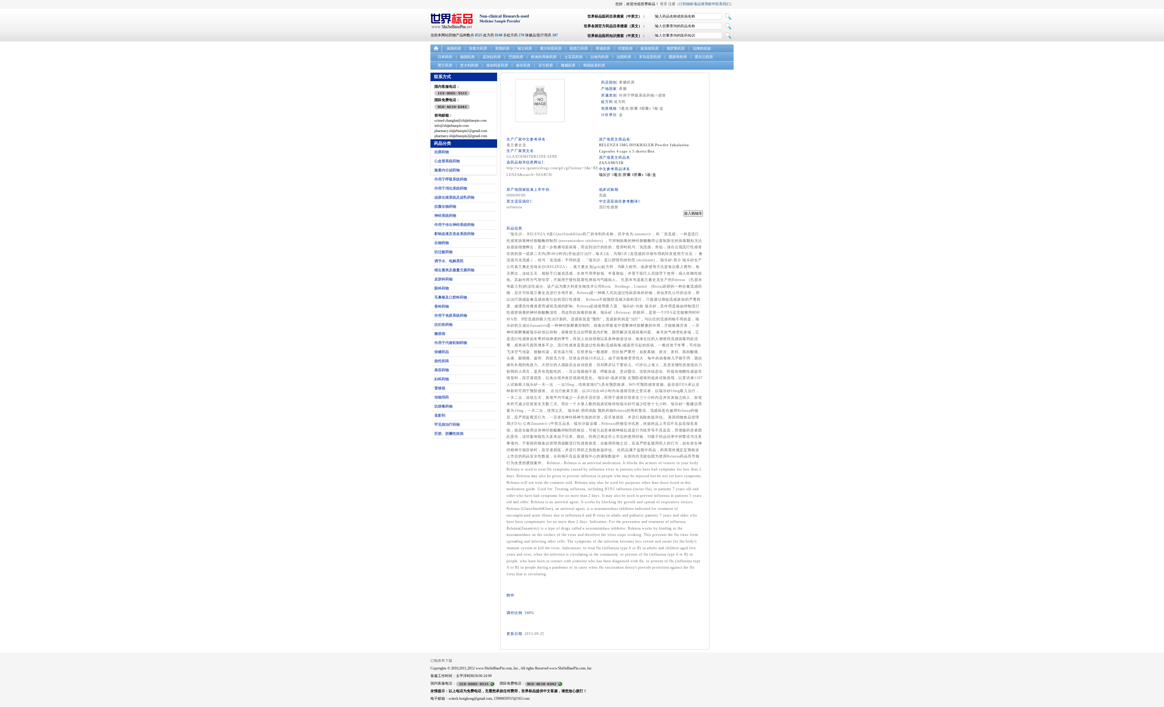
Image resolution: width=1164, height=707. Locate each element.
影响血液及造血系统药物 (454, 234)
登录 (663, 4)
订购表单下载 (441, 661)
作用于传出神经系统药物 (454, 225)
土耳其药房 (573, 57)
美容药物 (441, 370)
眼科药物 (441, 288)
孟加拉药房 (492, 57)
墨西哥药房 (678, 57)
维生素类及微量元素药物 (454, 270)
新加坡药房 (650, 48)
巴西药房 (516, 57)
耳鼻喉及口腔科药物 (450, 297)
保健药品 (441, 352)
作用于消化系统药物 (450, 188)
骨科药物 (441, 306)
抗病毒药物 (443, 406)
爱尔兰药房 (704, 57)
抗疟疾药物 (443, 324)
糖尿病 (439, 334)
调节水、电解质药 (448, 261)
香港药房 (603, 48)
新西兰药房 (579, 48)
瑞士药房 (524, 48)
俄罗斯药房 (676, 48)
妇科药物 (441, 379)
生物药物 (441, 243)
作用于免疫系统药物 (450, 315)
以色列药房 (599, 57)
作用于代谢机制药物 (450, 343)
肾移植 (439, 388)
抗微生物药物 (445, 206)
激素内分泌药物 (447, 170)
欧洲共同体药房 (544, 57)
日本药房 (445, 57)
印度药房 (625, 48)
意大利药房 (469, 65)
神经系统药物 (445, 215)
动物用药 (441, 397)
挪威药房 (568, 65)
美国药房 (454, 48)
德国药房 (467, 57)
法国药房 (624, 57)
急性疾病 (441, 361)
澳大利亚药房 (551, 48)
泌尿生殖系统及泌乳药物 (454, 197)
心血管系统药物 (447, 161)
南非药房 (523, 65)
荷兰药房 (445, 65)
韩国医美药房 (594, 65)
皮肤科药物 (443, 279)
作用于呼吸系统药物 (450, 179)
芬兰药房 (545, 65)
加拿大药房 (478, 48)
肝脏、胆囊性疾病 (448, 433)
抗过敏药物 (443, 252)
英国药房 (502, 48)
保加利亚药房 (497, 65)
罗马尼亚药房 (650, 57)
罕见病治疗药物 (447, 424)
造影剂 (439, 415)
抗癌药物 (441, 152)
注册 (671, 4)
